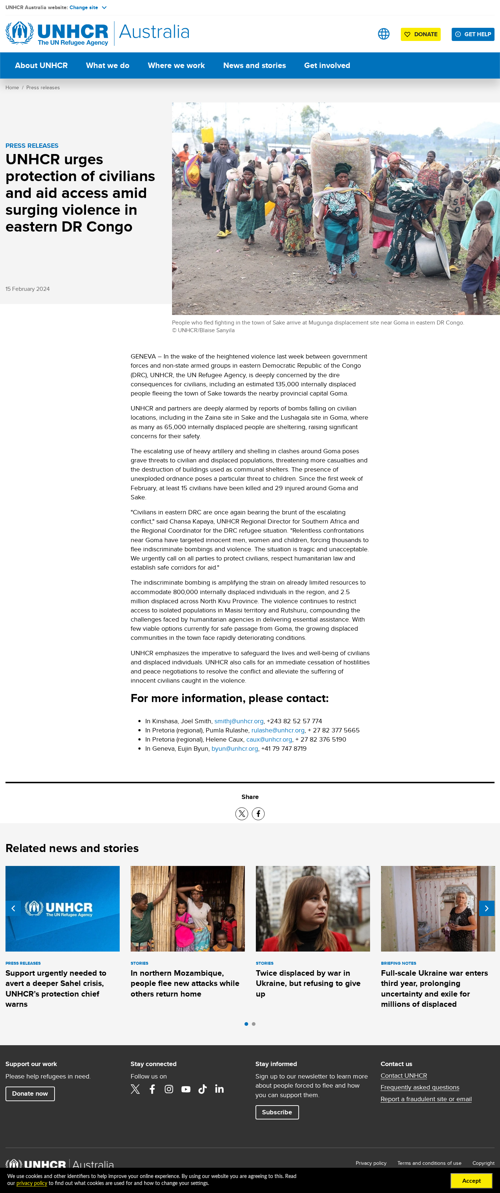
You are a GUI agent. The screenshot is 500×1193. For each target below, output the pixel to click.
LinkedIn (219, 1089)
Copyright (484, 1163)
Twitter (135, 1089)
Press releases (43, 87)
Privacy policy (371, 1163)
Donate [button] (425, 34)
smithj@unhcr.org (239, 720)
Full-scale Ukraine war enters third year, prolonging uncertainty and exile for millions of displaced (434, 988)
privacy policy (31, 1183)
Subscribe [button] (277, 1112)
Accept (471, 1181)
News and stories (254, 65)
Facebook (152, 1089)
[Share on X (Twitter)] (241, 813)
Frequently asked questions (420, 1087)
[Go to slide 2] (255, 1025)
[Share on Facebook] (258, 813)
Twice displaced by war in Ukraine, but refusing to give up (308, 983)
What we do (108, 65)
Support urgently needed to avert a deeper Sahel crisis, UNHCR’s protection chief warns (56, 988)
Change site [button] (84, 7)
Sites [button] (384, 34)
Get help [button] (477, 34)
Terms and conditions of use (430, 1163)
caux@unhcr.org (269, 739)
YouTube (186, 1089)
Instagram (169, 1089)
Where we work (176, 65)
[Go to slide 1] (248, 1025)
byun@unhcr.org (235, 748)
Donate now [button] (30, 1093)
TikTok (203, 1089)
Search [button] (361, 34)
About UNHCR (41, 65)
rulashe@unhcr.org (278, 730)
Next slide (487, 908)
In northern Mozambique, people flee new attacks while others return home (185, 983)
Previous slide (13, 908)
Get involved (327, 65)
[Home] (56, 33)
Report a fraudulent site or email (426, 1099)
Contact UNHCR (404, 1076)
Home (12, 87)
